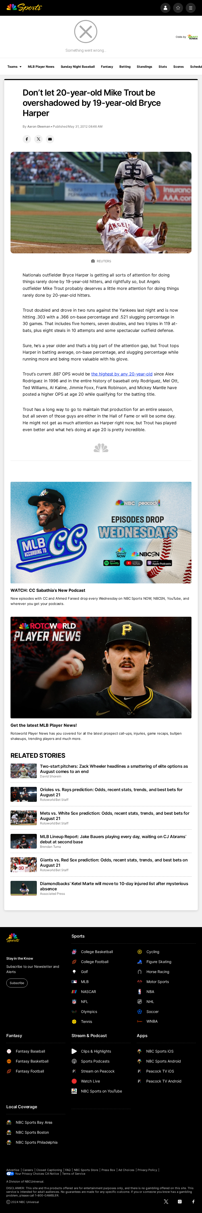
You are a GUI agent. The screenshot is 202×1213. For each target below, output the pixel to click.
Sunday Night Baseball (78, 67)
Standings (144, 67)
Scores (178, 67)
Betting (124, 67)
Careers (28, 1170)
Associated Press (52, 894)
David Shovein (50, 776)
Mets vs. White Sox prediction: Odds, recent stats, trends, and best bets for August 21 (114, 816)
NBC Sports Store (86, 1170)
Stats (163, 67)
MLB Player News (41, 67)
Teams (12, 67)
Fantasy (107, 67)
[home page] (24, 8)
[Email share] (50, 139)
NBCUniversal (34, 1181)
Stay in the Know (19, 958)
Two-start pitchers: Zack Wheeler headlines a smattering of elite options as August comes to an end (114, 769)
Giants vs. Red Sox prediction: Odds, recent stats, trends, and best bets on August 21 (114, 862)
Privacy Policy (147, 1170)
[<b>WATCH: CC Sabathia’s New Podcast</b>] (101, 532)
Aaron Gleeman (38, 126)
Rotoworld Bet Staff (54, 800)
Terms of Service (73, 1173)
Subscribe (17, 983)
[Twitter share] (38, 139)
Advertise (12, 1170)
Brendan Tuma (50, 847)
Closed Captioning (49, 1170)
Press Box (108, 1170)
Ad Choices (126, 1170)
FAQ (67, 1170)
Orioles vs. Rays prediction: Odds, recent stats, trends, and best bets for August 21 (111, 792)
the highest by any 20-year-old (122, 374)
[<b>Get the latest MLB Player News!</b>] (101, 667)
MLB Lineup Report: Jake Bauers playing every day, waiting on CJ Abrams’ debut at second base (113, 839)
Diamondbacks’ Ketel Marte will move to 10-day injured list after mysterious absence (114, 886)
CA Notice (52, 1173)
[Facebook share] (27, 139)
